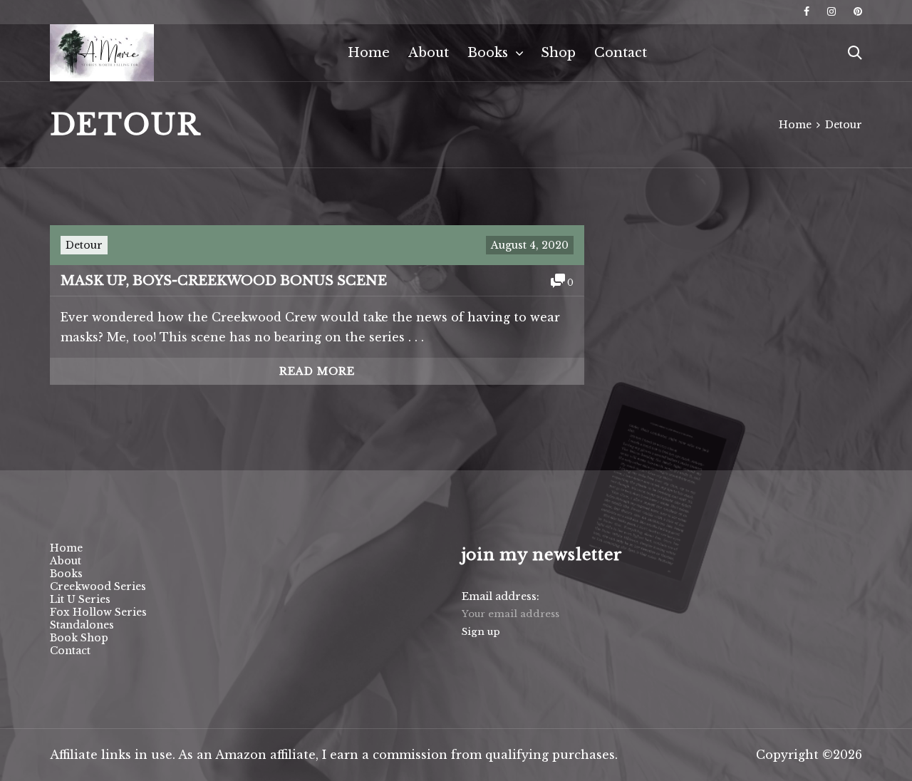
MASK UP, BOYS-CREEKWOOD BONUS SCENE (224, 281)
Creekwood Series (98, 586)
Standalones (82, 625)
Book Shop (79, 637)
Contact (620, 53)
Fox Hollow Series (98, 612)
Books (487, 53)
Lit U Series (80, 599)
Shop (558, 53)
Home (369, 53)
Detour (84, 245)
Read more (317, 371)
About (428, 53)
